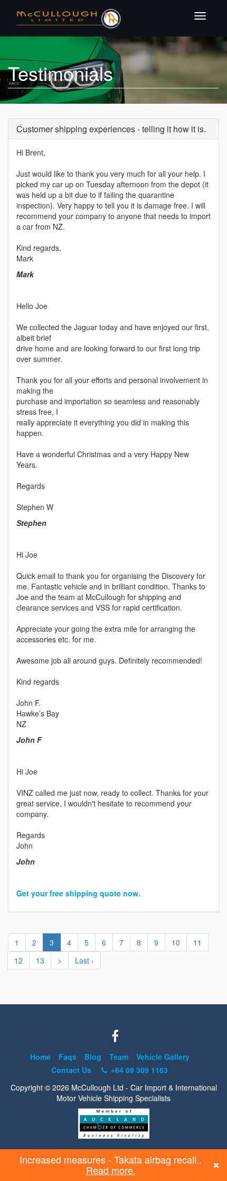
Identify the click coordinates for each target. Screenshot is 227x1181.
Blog (92, 1056)
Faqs (68, 1056)
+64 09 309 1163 (138, 1070)
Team (118, 1056)
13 (40, 960)
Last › (84, 960)
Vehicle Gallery (163, 1056)
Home (40, 1056)
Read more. (111, 1170)
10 (176, 942)
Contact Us (71, 1070)
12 (18, 960)
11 (197, 942)
